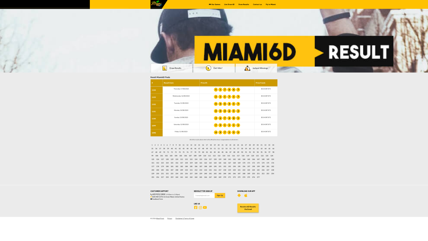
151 (152, 163)
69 (160, 152)
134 (196, 159)
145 (248, 159)
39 (168, 149)
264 (196, 177)
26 (242, 145)
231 (162, 174)
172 (253, 163)
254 (272, 174)
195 (239, 166)
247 (239, 174)
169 (239, 163)
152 (157, 163)
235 (181, 174)
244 (224, 174)
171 (248, 163)
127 (162, 159)
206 (167, 170)
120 (252, 156)
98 (273, 152)
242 (215, 174)
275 (248, 177)
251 (258, 174)
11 (183, 145)
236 (186, 174)
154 (167, 163)
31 (261, 145)
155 (172, 163)
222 (244, 170)
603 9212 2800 (158, 194)
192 (224, 166)
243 (220, 174)
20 (218, 145)
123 (267, 156)
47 (199, 149)
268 (215, 177)
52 (219, 149)
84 (219, 152)
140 (224, 159)
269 (220, 177)
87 (230, 152)
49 (207, 149)
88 (234, 152)
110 (204, 156)
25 (238, 145)
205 (162, 170)
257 (162, 177)
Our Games (215, 4)
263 (191, 177)
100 (156, 156)
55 (230, 149)
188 (205, 166)
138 (215, 159)
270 (224, 177)
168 (234, 163)
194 (234, 166)
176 (272, 163)
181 (172, 166)
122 (262, 156)
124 (271, 156)
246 (234, 174)
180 (167, 166)
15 (199, 145)
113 (219, 156)
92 (250, 152)
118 (243, 156)
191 (220, 166)
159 (191, 163)
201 (267, 166)
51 (215, 149)
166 (224, 163)
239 (200, 174)
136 (205, 159)
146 (253, 159)
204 (157, 170)
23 (230, 145)
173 (258, 163)
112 (214, 156)
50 (211, 149)
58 (242, 149)
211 (191, 170)
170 (244, 163)
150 (272, 159)
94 (258, 152)
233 (172, 174)
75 (183, 152)
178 (157, 166)
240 (205, 174)
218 (224, 170)
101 (161, 156)
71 (168, 152)
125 (152, 159)
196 (244, 166)
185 (191, 166)
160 (196, 163)
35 (152, 149)
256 (157, 177)
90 (242, 152)
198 (253, 166)
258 (167, 177)
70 (164, 152)
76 (187, 152)
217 (220, 170)
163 (210, 163)
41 (176, 149)
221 (239, 170)
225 (258, 170)
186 (196, 166)
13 (191, 145)
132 (186, 159)
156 (176, 163)
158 (186, 163)
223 (248, 170)
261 (181, 177)
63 (261, 149)
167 (229, 163)
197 (248, 166)
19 (215, 145)
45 (191, 149)
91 (246, 152)
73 (176, 152)
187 (200, 166)
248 (244, 174)
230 (157, 174)
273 (239, 177)
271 (229, 177)
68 (156, 152)
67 (152, 152)
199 (258, 166)
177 (152, 166)
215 (210, 170)
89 (238, 152)
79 (199, 152)
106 (185, 156)
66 (273, 149)
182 (176, 166)
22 (226, 145)
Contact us (257, 4)
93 (254, 152)
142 (234, 159)
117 (238, 156)
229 (152, 174)
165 (220, 163)
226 (263, 170)
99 (152, 156)
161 (200, 163)
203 (152, 170)
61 (254, 149)
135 (200, 159)
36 (156, 149)
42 (180, 149)
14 (195, 145)
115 (228, 156)
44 (187, 149)
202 (272, 166)
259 (172, 177)
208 (176, 170)
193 (229, 166)
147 (258, 159)
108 (195, 156)
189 (210, 166)
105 (180, 156)
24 (234, 145)
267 (210, 177)
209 (181, 170)
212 (196, 170)
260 (176, 177)
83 (215, 152)
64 (265, 149)
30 (257, 145)
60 (250, 149)
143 (239, 159)
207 (172, 170)
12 (187, 145)
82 (211, 152)
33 (269, 145)
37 (160, 149)
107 (190, 156)
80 (203, 152)
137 (210, 159)
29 (254, 145)
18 (211, 145)
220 (234, 170)
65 (269, 149)
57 (238, 149)
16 (203, 145)
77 (191, 152)
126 (157, 159)
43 (183, 149)
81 (207, 152)
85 (222, 152)
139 (220, 159)
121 (257, 156)
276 (253, 177)
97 (269, 152)
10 (179, 145)
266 (205, 177)
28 (250, 145)
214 (205, 170)
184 (186, 166)
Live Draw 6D (229, 4)
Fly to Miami (271, 4)
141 (229, 159)
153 (162, 163)
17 (207, 145)
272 (234, 177)
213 (200, 170)
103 (171, 156)
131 (181, 159)
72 (172, 152)
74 (180, 152)
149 (267, 159)
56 (234, 149)
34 (273, 145)
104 (176, 156)
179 (162, 166)
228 (272, 170)
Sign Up (220, 195)
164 (215, 163)
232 (167, 174)
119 (247, 156)
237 (191, 174)
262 (186, 177)
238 (196, 174)
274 (244, 177)
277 (258, 177)
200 (263, 166)
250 (253, 174)
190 (215, 166)
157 (181, 163)
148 (263, 159)
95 (261, 152)
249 (248, 174)
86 (226, 152)
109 (200, 156)
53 (222, 149)
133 (191, 159)
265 (200, 177)
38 (164, 149)
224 (253, 170)
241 (210, 174)
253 (267, 174)
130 (176, 159)
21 (222, 145)
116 (233, 156)
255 (152, 177)
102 (166, 156)
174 (263, 163)
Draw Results (244, 4)
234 (176, 174)
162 (205, 163)
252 (263, 174)
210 (186, 170)
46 (195, 149)
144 (244, 159)
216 (215, 170)
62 (258, 149)
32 (265, 145)
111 (209, 156)
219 (229, 170)
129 (172, 159)
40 (172, 149)
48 (203, 149)
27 (246, 145)
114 (223, 156)
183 (181, 166)
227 (267, 170)
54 (226, 149)
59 (246, 149)
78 (195, 152)
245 (229, 174)
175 (267, 163)
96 (265, 152)
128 (167, 159)
